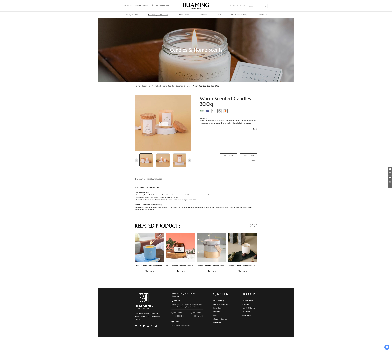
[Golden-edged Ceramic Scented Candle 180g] (242, 247)
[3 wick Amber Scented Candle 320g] (180, 247)
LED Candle (246, 312)
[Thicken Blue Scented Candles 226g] (149, 247)
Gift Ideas (203, 14)
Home (137, 86)
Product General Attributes (148, 179)
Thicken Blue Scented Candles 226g (149, 266)
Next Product (248, 155)
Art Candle (245, 304)
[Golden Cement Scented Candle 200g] (211, 247)
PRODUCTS (248, 293)
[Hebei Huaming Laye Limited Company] (196, 6)
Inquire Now (229, 155)
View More (149, 271)
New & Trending (131, 14)
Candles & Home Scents (158, 14)
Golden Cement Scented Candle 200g (211, 266)
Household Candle (248, 308)
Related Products (158, 225)
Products (146, 86)
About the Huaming (239, 14)
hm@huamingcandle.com (138, 5)
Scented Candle (183, 86)
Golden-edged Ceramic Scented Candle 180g (242, 266)
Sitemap (138, 319)
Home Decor (183, 14)
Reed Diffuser (246, 315)
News (219, 14)
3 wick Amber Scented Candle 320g (180, 266)
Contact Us (262, 14)
